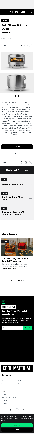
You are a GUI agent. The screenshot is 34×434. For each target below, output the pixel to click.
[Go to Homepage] (17, 12)
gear (3, 378)
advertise (4, 400)
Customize (17, 429)
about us (4, 394)
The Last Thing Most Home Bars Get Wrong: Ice (14, 259)
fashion (20, 378)
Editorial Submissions (8, 397)
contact (4, 404)
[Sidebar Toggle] (2, 12)
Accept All (17, 425)
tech (19, 381)
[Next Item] (25, 96)
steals (3, 387)
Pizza (17, 154)
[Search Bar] (31, 12)
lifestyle (4, 381)
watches (4, 384)
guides (20, 384)
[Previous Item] (9, 96)
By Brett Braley (6, 32)
